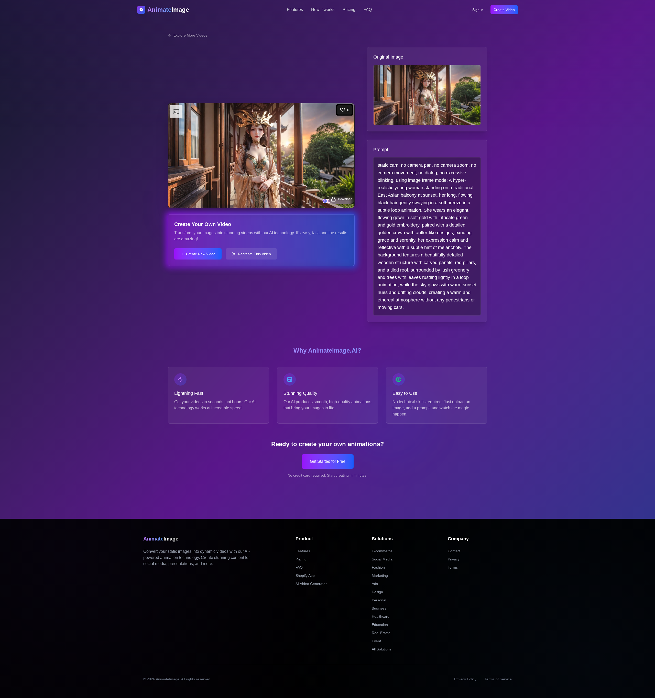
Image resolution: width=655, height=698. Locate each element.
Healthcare (380, 616)
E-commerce (382, 551)
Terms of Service (498, 679)
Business (379, 608)
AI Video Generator (311, 584)
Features (295, 9)
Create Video (504, 10)
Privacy (454, 559)
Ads (375, 584)
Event (376, 641)
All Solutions (381, 649)
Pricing (349, 9)
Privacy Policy (465, 679)
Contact (454, 551)
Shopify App (305, 575)
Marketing (380, 575)
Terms (453, 567)
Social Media (382, 559)
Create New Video (200, 254)
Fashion (378, 567)
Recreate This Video (254, 254)
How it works (322, 9)
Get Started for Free (327, 461)
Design (377, 592)
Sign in (477, 10)
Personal (379, 600)
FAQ (368, 9)
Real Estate (381, 633)
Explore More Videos (190, 35)
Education (380, 625)
